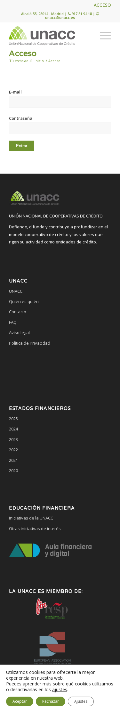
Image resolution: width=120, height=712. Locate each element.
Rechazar (50, 701)
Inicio (39, 60)
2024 (13, 429)
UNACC (15, 291)
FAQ (13, 322)
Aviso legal (19, 332)
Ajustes (80, 701)
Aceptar (19, 701)
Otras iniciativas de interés (35, 528)
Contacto (17, 312)
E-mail (15, 92)
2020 (13, 470)
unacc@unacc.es (60, 17)
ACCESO (102, 5)
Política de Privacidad (29, 343)
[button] (60, 367)
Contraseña (20, 118)
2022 (13, 450)
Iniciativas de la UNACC (31, 518)
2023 (13, 439)
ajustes (59, 689)
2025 (13, 418)
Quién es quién (24, 301)
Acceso (22, 53)
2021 (13, 460)
